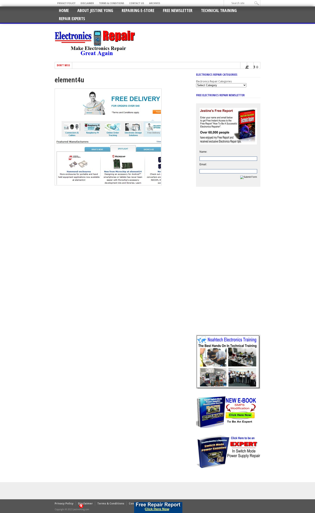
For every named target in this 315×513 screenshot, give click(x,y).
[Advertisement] (228, 264)
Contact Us (136, 3)
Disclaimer (87, 3)
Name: (203, 151)
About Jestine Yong (95, 10)
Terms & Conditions (111, 3)
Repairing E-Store (138, 10)
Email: (203, 164)
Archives (154, 3)
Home (64, 10)
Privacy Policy (66, 3)
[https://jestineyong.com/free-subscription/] (158, 507)
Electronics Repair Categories (214, 81)
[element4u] (108, 184)
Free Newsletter (177, 10)
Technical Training (219, 10)
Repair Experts (72, 18)
